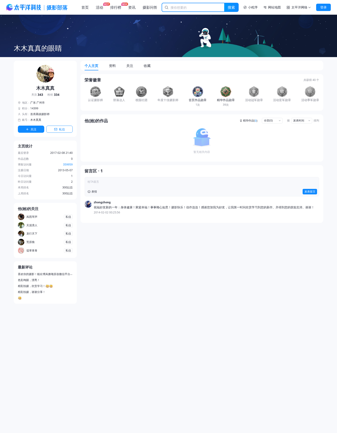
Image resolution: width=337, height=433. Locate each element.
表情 (94, 191)
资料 (112, 65)
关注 (37, 95)
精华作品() (250, 121)
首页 (85, 7)
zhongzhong (102, 202)
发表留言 (309, 191)
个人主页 (91, 65)
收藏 (147, 65)
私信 (62, 129)
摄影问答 (150, 7)
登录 (323, 7)
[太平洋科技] (23, 7)
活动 (99, 7)
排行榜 (115, 7)
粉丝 (53, 95)
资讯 (131, 7)
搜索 (231, 7)
